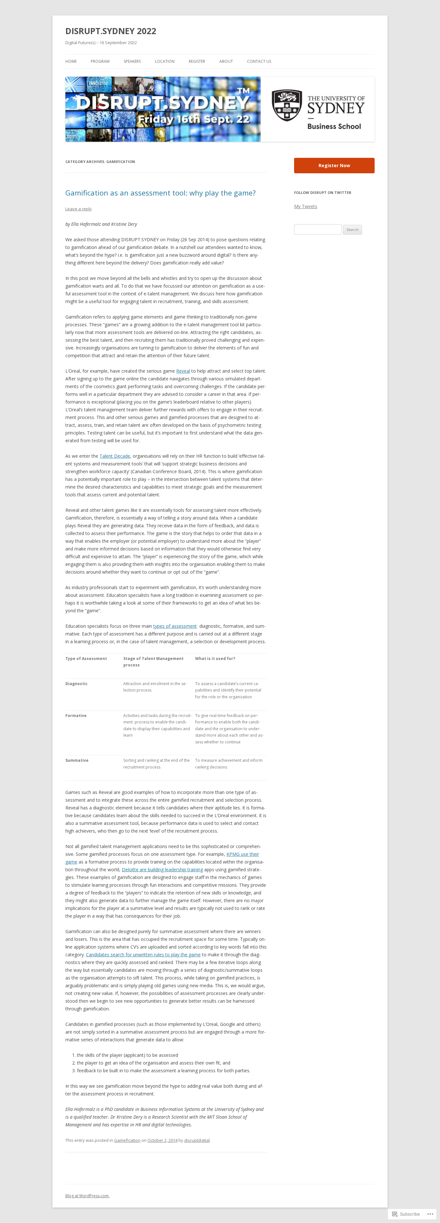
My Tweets (305, 206)
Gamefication (127, 1140)
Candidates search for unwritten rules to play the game (143, 954)
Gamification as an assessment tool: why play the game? (160, 192)
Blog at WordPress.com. (87, 1196)
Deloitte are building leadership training (162, 869)
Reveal (183, 371)
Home (71, 61)
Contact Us (259, 61)
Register (197, 61)
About (226, 61)
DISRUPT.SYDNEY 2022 (110, 31)
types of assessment (175, 626)
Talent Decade (115, 456)
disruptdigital (197, 1140)
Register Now (334, 165)
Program (100, 61)
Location (165, 61)
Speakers (132, 61)
